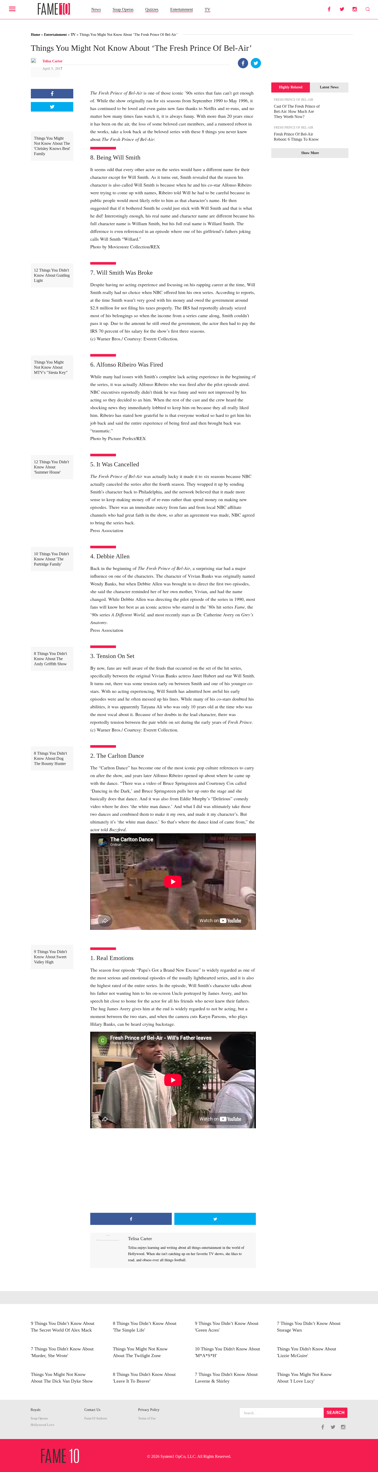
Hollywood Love (42, 1425)
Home (35, 35)
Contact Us (92, 1410)
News (96, 9)
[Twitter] (256, 63)
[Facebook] (243, 63)
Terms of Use (147, 1418)
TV (207, 9)
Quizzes (151, 9)
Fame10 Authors (95, 1418)
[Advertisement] (173, 1171)
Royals (35, 1410)
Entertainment (181, 9)
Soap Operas (123, 9)
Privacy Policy (148, 1410)
